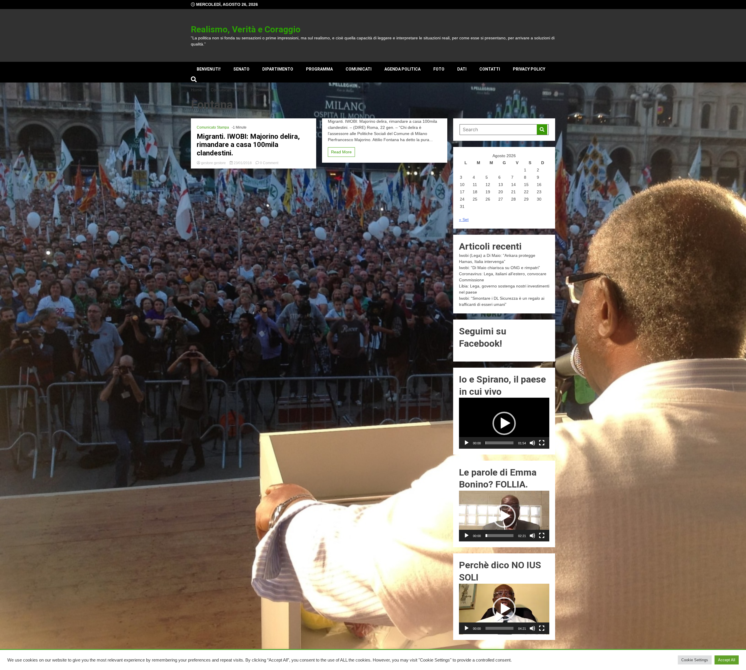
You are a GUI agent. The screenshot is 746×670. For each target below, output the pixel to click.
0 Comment (269, 163)
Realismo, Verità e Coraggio (245, 29)
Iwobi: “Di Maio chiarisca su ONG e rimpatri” (499, 267)
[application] (504, 423)
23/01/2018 (243, 163)
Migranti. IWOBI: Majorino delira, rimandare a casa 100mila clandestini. (248, 144)
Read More (341, 152)
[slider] (499, 442)
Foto (438, 69)
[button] (504, 423)
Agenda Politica (402, 69)
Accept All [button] (726, 660)
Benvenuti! (209, 69)
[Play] (466, 443)
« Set (464, 219)
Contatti (489, 69)
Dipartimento (277, 69)
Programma (319, 69)
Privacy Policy (529, 69)
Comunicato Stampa (213, 127)
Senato (241, 69)
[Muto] (532, 443)
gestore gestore (213, 163)
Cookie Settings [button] (694, 660)
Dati (462, 69)
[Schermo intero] (542, 443)
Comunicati (359, 69)
